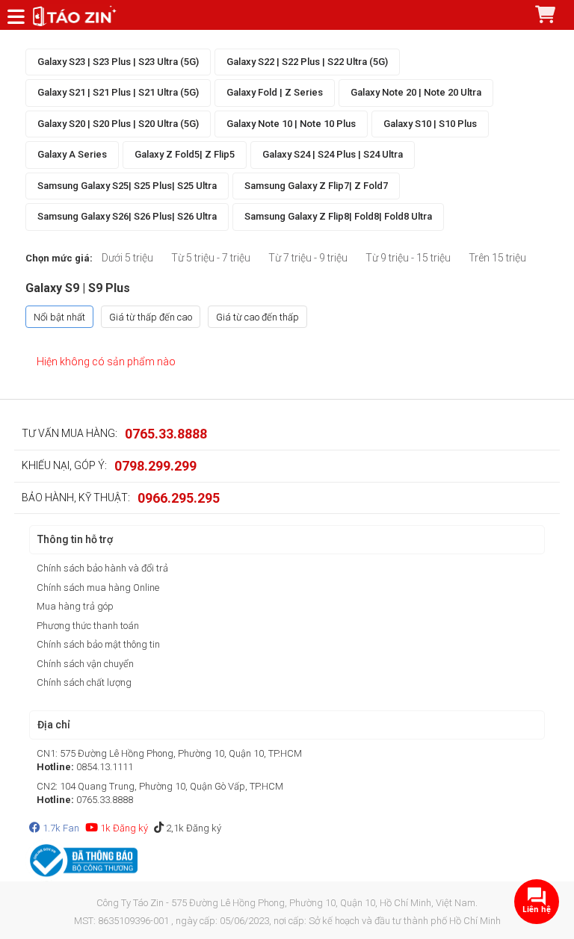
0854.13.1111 (104, 766)
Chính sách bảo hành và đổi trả (102, 568)
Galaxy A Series (72, 154)
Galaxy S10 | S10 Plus (430, 123)
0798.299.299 (155, 466)
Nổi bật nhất (59, 317)
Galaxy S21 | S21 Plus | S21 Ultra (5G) (118, 92)
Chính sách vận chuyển (85, 663)
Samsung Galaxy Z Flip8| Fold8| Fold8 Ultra (338, 216)
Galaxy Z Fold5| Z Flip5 (185, 154)
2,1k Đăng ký (192, 828)
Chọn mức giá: (59, 258)
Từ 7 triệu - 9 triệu (308, 258)
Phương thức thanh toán (88, 625)
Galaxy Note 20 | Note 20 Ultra (416, 92)
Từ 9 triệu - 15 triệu (408, 258)
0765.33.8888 (166, 433)
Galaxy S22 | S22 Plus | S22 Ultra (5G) (307, 61)
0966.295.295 (179, 498)
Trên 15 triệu (497, 258)
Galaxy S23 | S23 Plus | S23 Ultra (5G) (118, 61)
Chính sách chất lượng (84, 682)
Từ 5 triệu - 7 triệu (210, 258)
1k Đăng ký (123, 828)
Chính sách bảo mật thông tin (98, 644)
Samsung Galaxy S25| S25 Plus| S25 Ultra (127, 185)
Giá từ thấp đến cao (150, 317)
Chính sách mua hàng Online (98, 587)
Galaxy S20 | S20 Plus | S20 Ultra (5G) (118, 123)
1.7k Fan (59, 828)
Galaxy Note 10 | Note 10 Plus (291, 123)
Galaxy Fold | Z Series (274, 92)
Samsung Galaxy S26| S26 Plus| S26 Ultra (127, 216)
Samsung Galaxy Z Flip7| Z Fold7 (316, 185)
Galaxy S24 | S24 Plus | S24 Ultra (332, 154)
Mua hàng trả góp (75, 606)
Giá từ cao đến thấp (257, 317)
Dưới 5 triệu (127, 258)
